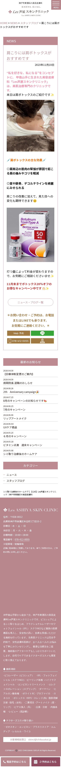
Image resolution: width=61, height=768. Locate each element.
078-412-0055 (22, 539)
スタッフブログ (16, 481)
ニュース (12, 475)
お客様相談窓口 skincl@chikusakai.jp (30, 739)
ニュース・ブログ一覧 (30, 302)
